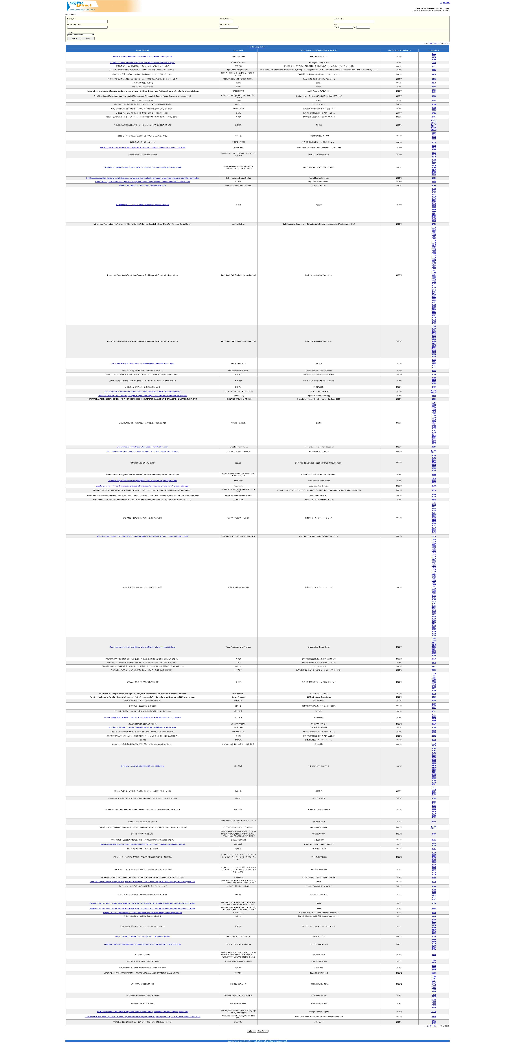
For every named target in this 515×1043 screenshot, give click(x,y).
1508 (434, 483)
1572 (434, 858)
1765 (434, 321)
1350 (434, 204)
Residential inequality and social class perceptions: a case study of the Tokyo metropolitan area (142, 481)
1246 (434, 447)
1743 (434, 113)
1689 (434, 704)
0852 (434, 274)
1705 (434, 153)
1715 (434, 156)
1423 (434, 1017)
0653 (434, 259)
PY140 (433, 391)
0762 (434, 479)
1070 (434, 687)
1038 (434, 727)
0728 (434, 789)
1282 (434, 736)
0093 (434, 976)
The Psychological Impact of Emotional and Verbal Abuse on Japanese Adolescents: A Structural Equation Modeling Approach (142, 536)
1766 (434, 323)
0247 (434, 978)
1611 (434, 365)
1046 (434, 185)
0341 (434, 237)
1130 (434, 429)
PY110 (433, 1012)
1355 (434, 306)
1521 (434, 897)
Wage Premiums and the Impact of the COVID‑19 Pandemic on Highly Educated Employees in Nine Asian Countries (142, 844)
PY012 (433, 120)
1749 (434, 886)
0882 (434, 421)
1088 (434, 160)
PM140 (433, 392)
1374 (434, 481)
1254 (434, 300)
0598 (434, 404)
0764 (434, 640)
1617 (434, 442)
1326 (434, 894)
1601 (434, 899)
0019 (434, 674)
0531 (434, 248)
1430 (434, 208)
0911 (434, 423)
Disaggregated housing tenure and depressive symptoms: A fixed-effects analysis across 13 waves (142, 451)
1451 (434, 666)
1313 (434, 436)
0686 (434, 670)
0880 (434, 276)
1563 (434, 882)
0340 (434, 679)
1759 (434, 659)
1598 (434, 173)
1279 (434, 57)
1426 (434, 74)
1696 (434, 96)
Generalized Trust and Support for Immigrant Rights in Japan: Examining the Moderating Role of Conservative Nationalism (142, 396)
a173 (434, 536)
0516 (434, 246)
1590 (434, 740)
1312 (434, 434)
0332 (434, 235)
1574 (434, 862)
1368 (434, 854)
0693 (434, 415)
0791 (434, 267)
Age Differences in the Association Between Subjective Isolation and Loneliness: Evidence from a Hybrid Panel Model (142, 148)
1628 (434, 317)
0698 (434, 683)
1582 (434, 396)
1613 (434, 148)
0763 (434, 639)
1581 (434, 711)
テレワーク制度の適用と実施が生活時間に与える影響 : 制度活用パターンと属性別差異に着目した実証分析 (142, 717)
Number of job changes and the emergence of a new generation (142, 185)
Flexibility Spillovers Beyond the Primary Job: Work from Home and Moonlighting (142, 57)
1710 (434, 155)
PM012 (433, 122)
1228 (434, 196)
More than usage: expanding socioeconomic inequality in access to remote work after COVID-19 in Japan (142, 944)
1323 (434, 843)
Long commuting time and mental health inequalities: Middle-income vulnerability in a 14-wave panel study (142, 391)
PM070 (433, 126)
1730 (434, 175)
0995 (434, 990)
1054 (434, 284)
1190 (434, 293)
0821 (434, 270)
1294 (434, 360)
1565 (434, 92)
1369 (434, 856)
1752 (434, 83)
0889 (434, 133)
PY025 (433, 128)
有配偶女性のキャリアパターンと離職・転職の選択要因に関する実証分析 (142, 205)
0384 (434, 238)
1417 (434, 642)
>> (439, 43)
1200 (434, 295)
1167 (434, 291)
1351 (434, 362)
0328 (434, 227)
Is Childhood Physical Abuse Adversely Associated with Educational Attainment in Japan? (142, 63)
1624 (434, 371)
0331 (434, 233)
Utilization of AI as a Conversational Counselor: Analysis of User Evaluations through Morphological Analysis (142, 913)
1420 (434, 648)
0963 (434, 280)
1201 (434, 297)
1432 (434, 310)
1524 (434, 217)
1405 (434, 962)
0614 (434, 255)
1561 (434, 315)
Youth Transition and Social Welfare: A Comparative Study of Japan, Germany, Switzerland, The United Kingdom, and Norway (142, 1012)
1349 (434, 59)
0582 (434, 980)
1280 (434, 200)
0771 (434, 984)
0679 (434, 743)
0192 (434, 677)
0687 (434, 261)
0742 (434, 263)
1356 (434, 991)
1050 (434, 793)
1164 (434, 54)
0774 (434, 988)
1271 (434, 689)
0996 (434, 282)
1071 (434, 285)
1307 (434, 302)
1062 (434, 427)
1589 (434, 690)
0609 (434, 410)
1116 (434, 135)
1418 (434, 644)
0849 (434, 272)
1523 (434, 171)
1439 (434, 209)
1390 (434, 308)
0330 (434, 231)
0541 (434, 402)
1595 (434, 655)
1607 (434, 795)
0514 (434, 242)
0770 (434, 982)
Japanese (445, 2)
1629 (434, 139)
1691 (434, 708)
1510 (434, 490)
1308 (434, 137)
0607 (434, 406)
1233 (434, 432)
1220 (434, 890)
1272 (434, 892)
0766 (434, 265)
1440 (434, 211)
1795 (434, 117)
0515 (434, 244)
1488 (434, 182)
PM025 (433, 130)
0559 (434, 250)
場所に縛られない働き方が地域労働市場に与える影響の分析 (142, 766)
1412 (434, 895)
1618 (434, 444)
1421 (434, 650)
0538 (434, 681)
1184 (434, 430)
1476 (434, 745)
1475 (434, 312)
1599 (434, 221)
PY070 (433, 124)
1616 (434, 440)
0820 (434, 269)
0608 (434, 408)
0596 (434, 254)
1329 (434, 142)
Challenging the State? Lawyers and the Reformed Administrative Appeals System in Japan (142, 727)
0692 (434, 413)
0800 (434, 63)
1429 (434, 169)
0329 (434, 229)
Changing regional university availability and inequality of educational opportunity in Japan (143, 647)
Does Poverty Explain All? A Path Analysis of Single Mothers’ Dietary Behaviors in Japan (142, 363)
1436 (434, 916)
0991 (434, 425)
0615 (434, 257)
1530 (434, 314)
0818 (434, 419)
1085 (434, 287)
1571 (434, 66)
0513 (434, 240)
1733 (434, 1021)
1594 (434, 104)
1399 (434, 90)
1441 (434, 213)
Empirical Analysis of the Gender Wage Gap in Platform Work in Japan (142, 447)
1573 (434, 860)
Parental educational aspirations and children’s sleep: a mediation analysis (142, 936)
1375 (434, 500)
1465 (434, 697)
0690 (434, 960)
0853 (434, 685)
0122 (434, 675)
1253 (434, 299)
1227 (434, 56)
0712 (434, 787)
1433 (434, 363)
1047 (434, 791)
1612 (434, 367)
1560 (434, 399)
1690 (434, 706)
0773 (434, 986)
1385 (434, 438)
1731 (434, 784)
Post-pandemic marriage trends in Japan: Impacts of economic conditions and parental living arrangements (142, 167)
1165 (434, 193)
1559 (434, 146)
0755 (434, 417)
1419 (434, 646)
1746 (434, 70)
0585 (434, 252)
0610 (434, 412)
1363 (434, 852)
